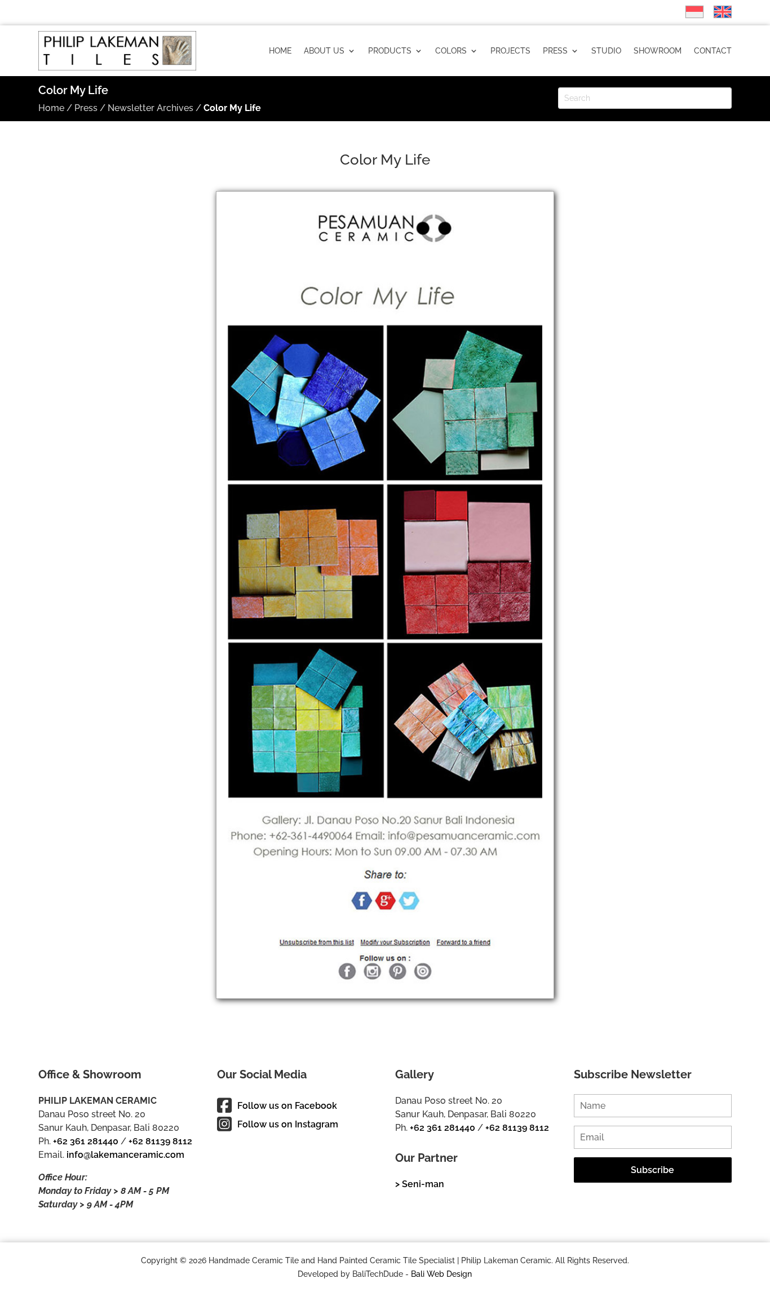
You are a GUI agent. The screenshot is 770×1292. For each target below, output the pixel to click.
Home (280, 50)
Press (555, 50)
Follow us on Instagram (287, 1124)
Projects (510, 50)
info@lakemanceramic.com (125, 1154)
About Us (324, 50)
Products (389, 50)
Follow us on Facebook (287, 1105)
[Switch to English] (717, 11)
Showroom (658, 50)
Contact (713, 50)
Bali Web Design (441, 1273)
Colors (451, 50)
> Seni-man (419, 1184)
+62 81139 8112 (160, 1141)
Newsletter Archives (150, 108)
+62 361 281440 (85, 1141)
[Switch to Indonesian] (689, 11)
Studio (606, 50)
